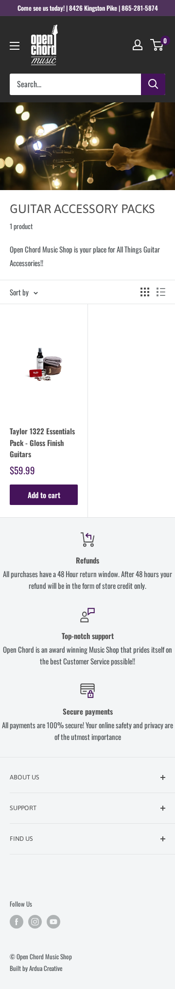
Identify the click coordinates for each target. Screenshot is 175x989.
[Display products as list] (161, 292)
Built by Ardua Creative (36, 968)
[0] (157, 45)
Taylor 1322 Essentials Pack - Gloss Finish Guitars (42, 442)
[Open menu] (14, 46)
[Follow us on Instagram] (35, 922)
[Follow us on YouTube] (53, 922)
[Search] (153, 84)
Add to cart (44, 494)
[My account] (137, 44)
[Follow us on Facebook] (16, 922)
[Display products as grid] (144, 292)
